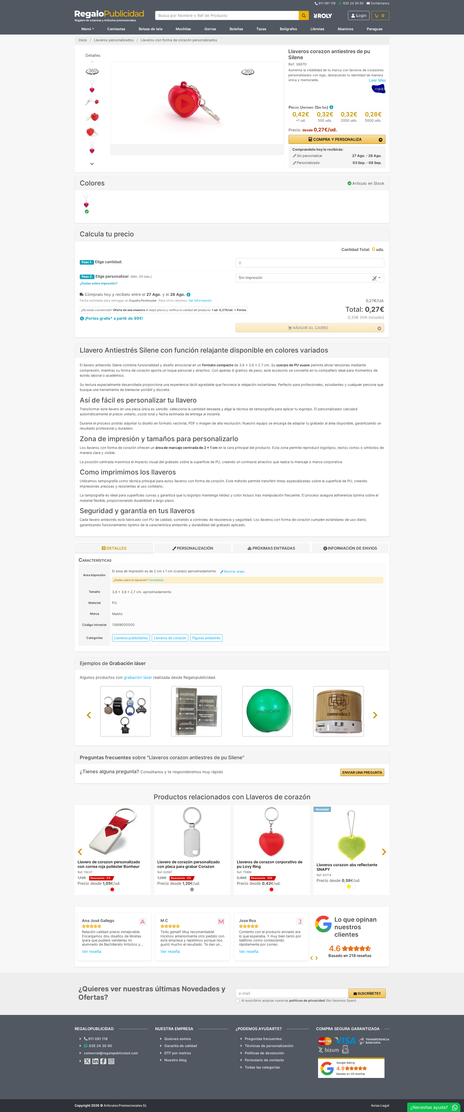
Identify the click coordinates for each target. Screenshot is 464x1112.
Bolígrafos (288, 29)
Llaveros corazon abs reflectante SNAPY (347, 867)
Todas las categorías (262, 1067)
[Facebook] (103, 1061)
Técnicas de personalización (269, 1046)
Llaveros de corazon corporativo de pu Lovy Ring (269, 864)
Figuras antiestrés (206, 638)
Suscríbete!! (369, 993)
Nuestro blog (175, 1060)
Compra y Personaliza (337, 139)
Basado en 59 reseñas (350, 1074)
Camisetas (116, 29)
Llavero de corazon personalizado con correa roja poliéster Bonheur (109, 864)
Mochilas (183, 29)
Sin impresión (250, 277)
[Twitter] (87, 1061)
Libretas (317, 29)
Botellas (236, 29)
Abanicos (345, 29)
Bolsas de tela (150, 29)
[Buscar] (304, 15)
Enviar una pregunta (362, 772)
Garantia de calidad (180, 1046)
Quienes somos (177, 1039)
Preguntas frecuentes (263, 1039)
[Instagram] (111, 1061)
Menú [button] (86, 29)
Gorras (210, 29)
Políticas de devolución (264, 1053)
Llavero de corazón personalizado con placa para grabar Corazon (188, 864)
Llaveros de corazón (170, 638)
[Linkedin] (95, 1061)
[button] (331, 107)
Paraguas (375, 29)
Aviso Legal (380, 1105)
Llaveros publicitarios (131, 638)
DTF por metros (177, 1053)
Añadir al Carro (310, 327)
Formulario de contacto (264, 1060)
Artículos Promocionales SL (125, 1105)
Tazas (261, 29)
